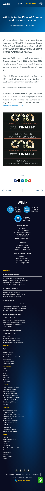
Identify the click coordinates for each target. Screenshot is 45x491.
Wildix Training (7, 418)
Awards (5, 458)
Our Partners (6, 445)
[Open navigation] (40, 3)
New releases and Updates (11, 387)
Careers (5, 454)
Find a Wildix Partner (9, 412)
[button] (15, 180)
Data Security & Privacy (9, 402)
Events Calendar (8, 450)
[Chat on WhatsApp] (40, 480)
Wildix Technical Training (10, 423)
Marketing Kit (7, 427)
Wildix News (6, 441)
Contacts (5, 443)
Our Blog (5, 404)
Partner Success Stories (10, 431)
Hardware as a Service (9, 429)
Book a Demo (7, 452)
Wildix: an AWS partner (9, 439)
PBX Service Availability (10, 393)
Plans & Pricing (7, 456)
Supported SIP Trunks (9, 389)
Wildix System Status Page (10, 400)
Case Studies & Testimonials (11, 448)
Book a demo (31, 3)
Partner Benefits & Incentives (11, 414)
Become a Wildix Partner (10, 410)
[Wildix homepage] (6, 3)
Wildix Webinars (7, 425)
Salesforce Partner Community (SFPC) (14, 416)
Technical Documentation (10, 395)
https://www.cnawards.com (13, 106)
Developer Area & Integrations (11, 397)
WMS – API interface (9, 391)
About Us (5, 437)
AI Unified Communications (11, 274)
